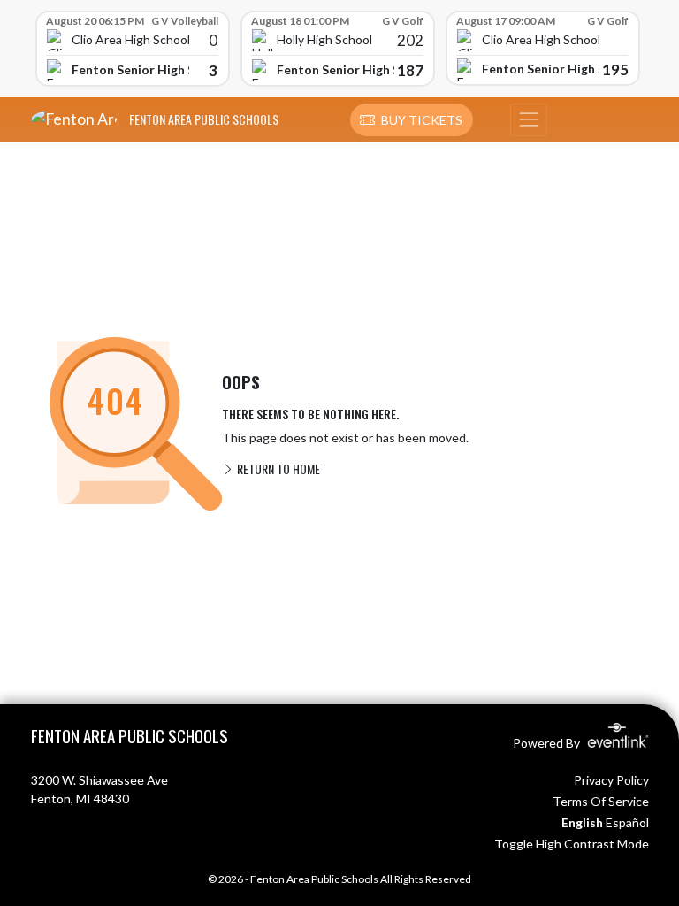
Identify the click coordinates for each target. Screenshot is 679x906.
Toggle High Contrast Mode (571, 843)
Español (627, 822)
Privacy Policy (611, 779)
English (582, 822)
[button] (411, 120)
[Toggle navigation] (528, 120)
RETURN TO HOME (277, 468)
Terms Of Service (601, 801)
